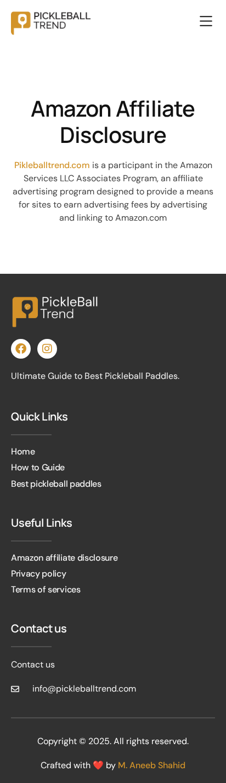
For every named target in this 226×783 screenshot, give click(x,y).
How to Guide (38, 467)
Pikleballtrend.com (52, 165)
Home (23, 451)
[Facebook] (21, 349)
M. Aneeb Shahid (151, 765)
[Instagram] (47, 349)
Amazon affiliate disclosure (64, 557)
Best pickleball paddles (56, 484)
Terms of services (46, 589)
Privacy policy (38, 573)
